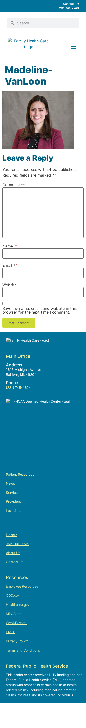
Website (9, 285)
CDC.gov (13, 595)
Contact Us (14, 562)
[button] (73, 48)
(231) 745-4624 (18, 388)
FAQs (10, 632)
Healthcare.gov (18, 604)
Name (9, 246)
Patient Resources (20, 474)
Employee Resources (22, 586)
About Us (13, 553)
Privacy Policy (17, 641)
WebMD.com (16, 623)
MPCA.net (14, 614)
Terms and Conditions (23, 650)
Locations (13, 510)
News (10, 483)
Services (12, 492)
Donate (11, 535)
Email (8, 265)
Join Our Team (17, 544)
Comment (12, 185)
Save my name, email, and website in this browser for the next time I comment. (39, 310)
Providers (13, 501)
